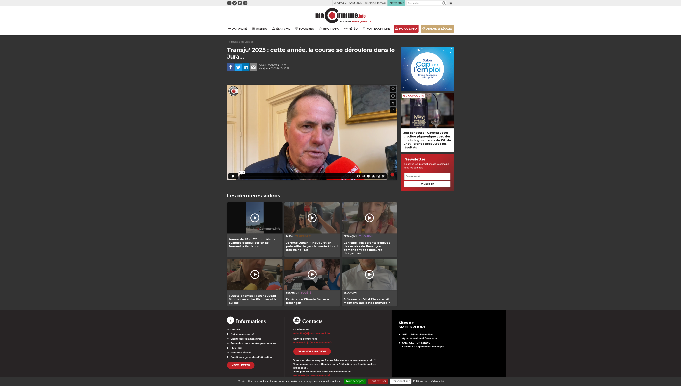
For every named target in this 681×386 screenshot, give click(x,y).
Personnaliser (401, 381)
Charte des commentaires (246, 338)
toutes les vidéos (241, 41)
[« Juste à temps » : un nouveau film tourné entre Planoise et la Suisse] (255, 274)
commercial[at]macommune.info (312, 342)
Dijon (290, 236)
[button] (444, 3)
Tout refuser (378, 381)
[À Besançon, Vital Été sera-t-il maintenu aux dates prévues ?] (369, 274)
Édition (345, 21)
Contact (235, 329)
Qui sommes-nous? (242, 334)
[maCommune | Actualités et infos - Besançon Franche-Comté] (340, 15)
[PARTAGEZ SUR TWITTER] (238, 67)
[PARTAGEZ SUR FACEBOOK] (230, 67)
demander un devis (312, 351)
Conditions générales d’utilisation (251, 357)
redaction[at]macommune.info (311, 333)
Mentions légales (241, 352)
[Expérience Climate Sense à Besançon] (312, 274)
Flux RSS (236, 347)
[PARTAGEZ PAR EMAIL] (253, 67)
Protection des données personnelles (253, 343)
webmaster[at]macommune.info (312, 375)
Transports (303, 236)
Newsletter (240, 365)
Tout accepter (355, 381)
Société (306, 292)
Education (365, 236)
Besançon (350, 236)
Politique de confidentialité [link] (428, 381)
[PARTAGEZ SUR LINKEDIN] (245, 67)
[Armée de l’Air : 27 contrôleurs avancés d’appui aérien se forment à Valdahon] (255, 217)
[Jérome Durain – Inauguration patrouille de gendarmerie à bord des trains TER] (312, 217)
